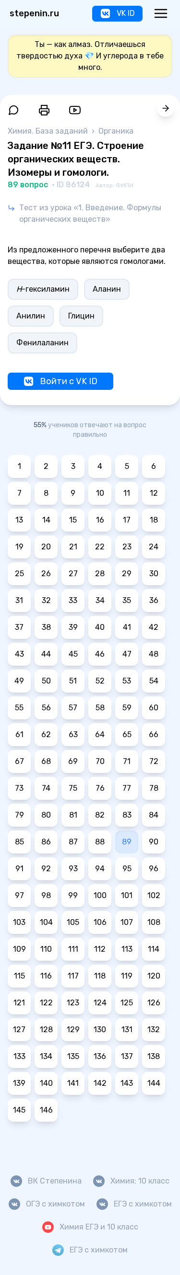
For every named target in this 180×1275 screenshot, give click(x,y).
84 (153, 815)
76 (100, 788)
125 (126, 1002)
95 (127, 868)
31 (19, 600)
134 (46, 1056)
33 (73, 600)
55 (19, 707)
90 (153, 841)
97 (19, 895)
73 (19, 788)
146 (46, 1110)
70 (100, 761)
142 (100, 1083)
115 (19, 975)
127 (19, 1029)
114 (153, 949)
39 (73, 627)
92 (46, 868)
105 (73, 922)
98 (46, 895)
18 (154, 519)
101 (126, 895)
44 (46, 654)
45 (73, 654)
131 (126, 1029)
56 (46, 707)
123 (73, 1002)
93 (73, 868)
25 (19, 573)
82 (100, 815)
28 (100, 573)
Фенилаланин (42, 342)
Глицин (81, 315)
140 (46, 1083)
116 (46, 975)
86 (46, 841)
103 (19, 922)
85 (19, 841)
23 (127, 546)
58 (100, 707)
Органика (115, 131)
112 (100, 949)
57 (73, 707)
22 (100, 546)
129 (73, 1029)
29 (127, 573)
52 (100, 680)
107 (126, 922)
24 (153, 546)
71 (127, 761)
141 (73, 1083)
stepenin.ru (34, 13)
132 (153, 1029)
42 (153, 627)
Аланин (107, 289)
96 (153, 868)
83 (127, 815)
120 (153, 975)
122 (46, 1002)
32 (46, 600)
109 (19, 949)
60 (153, 707)
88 (100, 841)
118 (100, 975)
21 (73, 546)
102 (153, 895)
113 (126, 949)
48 (153, 654)
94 (100, 868)
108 (153, 922)
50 (46, 680)
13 (19, 519)
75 (73, 788)
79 (19, 815)
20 (46, 546)
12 (154, 493)
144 (153, 1083)
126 (153, 1002)
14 (46, 519)
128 (46, 1029)
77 (126, 788)
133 (19, 1056)
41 (127, 627)
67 (19, 761)
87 (73, 841)
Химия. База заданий (49, 131)
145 (19, 1110)
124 (100, 1002)
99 (73, 895)
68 (46, 761)
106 (100, 922)
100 (100, 895)
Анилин (30, 315)
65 (127, 734)
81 (73, 815)
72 (153, 761)
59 (127, 707)
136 (100, 1056)
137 (127, 1056)
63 (73, 734)
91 (19, 868)
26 (46, 573)
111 (73, 949)
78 (153, 788)
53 (126, 680)
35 (126, 600)
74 (46, 788)
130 (100, 1029)
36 (153, 600)
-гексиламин (43, 289)
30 (153, 573)
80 (46, 815)
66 (153, 734)
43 (19, 654)
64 (100, 734)
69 (73, 761)
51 (73, 680)
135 (73, 1056)
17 (127, 519)
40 (100, 627)
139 (19, 1083)
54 (153, 680)
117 (73, 975)
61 (19, 734)
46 (100, 654)
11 (126, 493)
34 (100, 600)
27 (73, 573)
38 (46, 627)
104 (46, 922)
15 (73, 519)
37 (19, 627)
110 (46, 949)
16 (100, 519)
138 (153, 1056)
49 (19, 680)
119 (126, 975)
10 (100, 493)
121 (19, 1002)
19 (19, 546)
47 (127, 654)
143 (126, 1083)
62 (46, 734)
